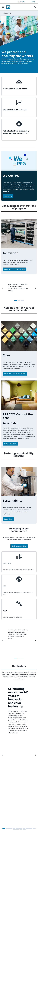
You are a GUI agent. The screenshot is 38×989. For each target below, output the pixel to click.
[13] (21, 829)
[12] (17, 829)
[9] (30, 828)
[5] (17, 828)
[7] (24, 828)
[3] (22, 300)
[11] (14, 829)
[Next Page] (35, 288)
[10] (34, 828)
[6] (20, 828)
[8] (27, 828)
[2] (19, 300)
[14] (24, 829)
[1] (15, 300)
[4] (14, 828)
